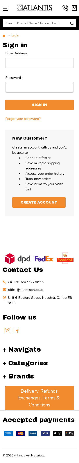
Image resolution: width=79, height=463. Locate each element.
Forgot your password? (23, 118)
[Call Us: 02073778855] (65, 8)
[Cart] (74, 8)
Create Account (39, 202)
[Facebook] (16, 331)
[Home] (5, 35)
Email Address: (16, 53)
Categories (28, 362)
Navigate (24, 349)
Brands (21, 376)
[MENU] (5, 8)
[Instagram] (7, 331)
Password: (13, 77)
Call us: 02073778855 (26, 282)
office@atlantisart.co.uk (25, 289)
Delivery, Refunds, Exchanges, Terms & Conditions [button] (39, 398)
